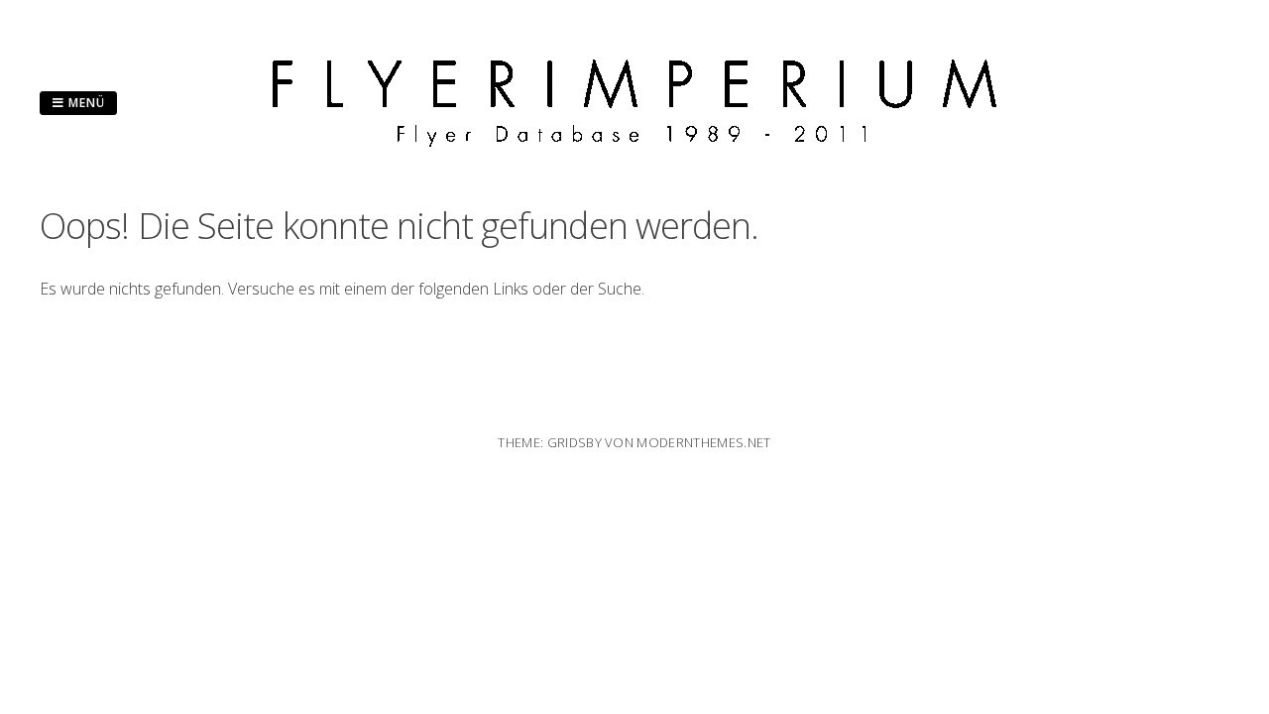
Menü (84, 102)
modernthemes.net (703, 442)
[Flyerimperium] (634, 141)
